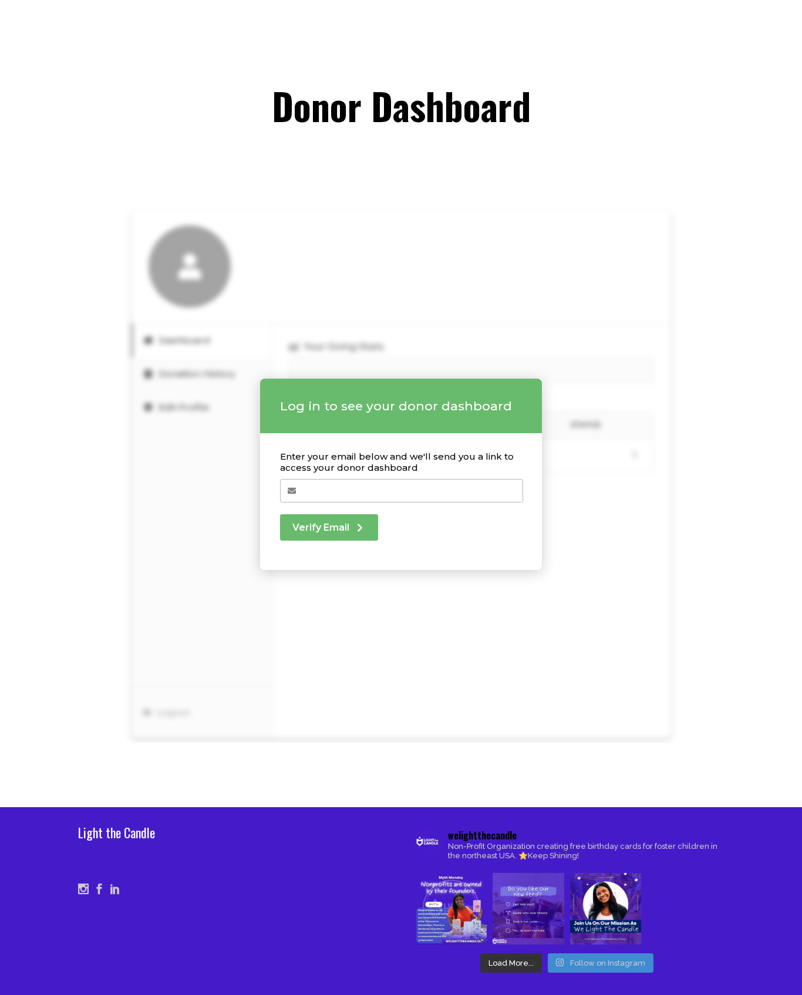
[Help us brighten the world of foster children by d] (605, 908)
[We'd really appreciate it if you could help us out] (528, 908)
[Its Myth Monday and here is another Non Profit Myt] (451, 908)
